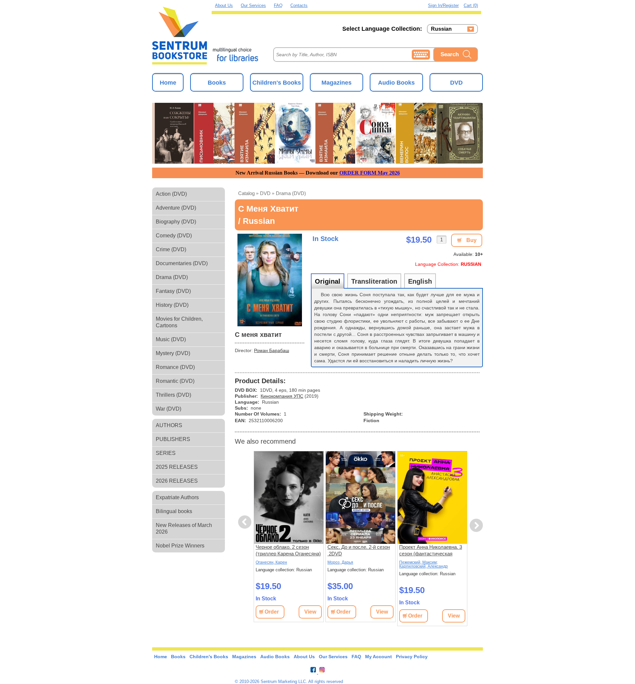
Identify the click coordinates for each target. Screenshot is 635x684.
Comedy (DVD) (174, 235)
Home (168, 82)
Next (476, 525)
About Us (224, 5)
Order (272, 612)
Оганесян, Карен (271, 562)
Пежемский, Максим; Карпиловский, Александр (423, 564)
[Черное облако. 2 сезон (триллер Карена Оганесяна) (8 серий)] (288, 497)
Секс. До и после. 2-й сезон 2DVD (358, 550)
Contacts (299, 5)
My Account (378, 656)
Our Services (253, 5)
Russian (441, 29)
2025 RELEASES (177, 467)
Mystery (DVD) (173, 353)
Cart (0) (471, 5)
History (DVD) (172, 305)
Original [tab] (327, 281)
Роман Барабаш (271, 350)
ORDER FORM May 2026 (369, 173)
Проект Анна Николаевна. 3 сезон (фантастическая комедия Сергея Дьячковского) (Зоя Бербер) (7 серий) (431, 550)
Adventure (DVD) (176, 208)
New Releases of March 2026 (184, 528)
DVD (456, 82)
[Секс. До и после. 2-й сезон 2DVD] (360, 497)
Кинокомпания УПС (282, 396)
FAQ (278, 5)
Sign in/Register (443, 5)
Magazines (336, 82)
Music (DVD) (171, 339)
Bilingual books (174, 511)
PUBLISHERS (173, 439)
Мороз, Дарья (340, 562)
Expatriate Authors (177, 497)
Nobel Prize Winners (180, 545)
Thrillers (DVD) (173, 395)
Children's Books (276, 82)
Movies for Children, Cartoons (179, 322)
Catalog (246, 193)
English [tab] (420, 281)
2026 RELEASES (177, 481)
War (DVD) (168, 409)
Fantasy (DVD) (173, 291)
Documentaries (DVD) (182, 263)
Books (217, 82)
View (310, 612)
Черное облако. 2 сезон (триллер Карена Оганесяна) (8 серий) (288, 550)
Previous (245, 522)
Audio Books (396, 82)
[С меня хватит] (269, 280)
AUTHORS (169, 425)
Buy (471, 240)
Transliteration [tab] (374, 281)
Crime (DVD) (171, 249)
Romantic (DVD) (175, 381)
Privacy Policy (412, 656)
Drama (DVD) (172, 277)
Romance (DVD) (175, 367)
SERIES (166, 453)
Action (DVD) (171, 194)
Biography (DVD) (176, 221)
